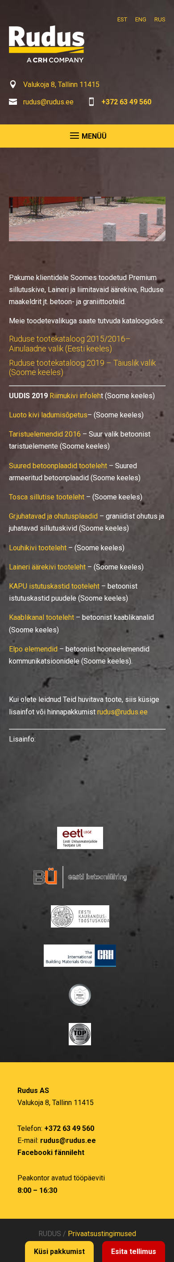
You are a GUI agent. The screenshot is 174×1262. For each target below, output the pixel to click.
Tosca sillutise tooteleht (46, 497)
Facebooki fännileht (50, 1152)
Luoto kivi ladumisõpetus (48, 415)
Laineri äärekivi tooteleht (47, 567)
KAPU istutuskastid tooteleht (54, 586)
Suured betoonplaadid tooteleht (58, 466)
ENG (140, 19)
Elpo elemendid (33, 649)
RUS (160, 19)
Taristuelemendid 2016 (45, 434)
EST (122, 19)
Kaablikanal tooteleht (41, 617)
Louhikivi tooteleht (37, 548)
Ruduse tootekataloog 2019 (56, 362)
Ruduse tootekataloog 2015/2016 (67, 338)
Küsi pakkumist (59, 1251)
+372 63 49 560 (126, 102)
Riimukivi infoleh (75, 396)
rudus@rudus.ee (48, 102)
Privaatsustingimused (102, 1233)
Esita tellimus (133, 1251)
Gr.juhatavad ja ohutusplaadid (53, 516)
